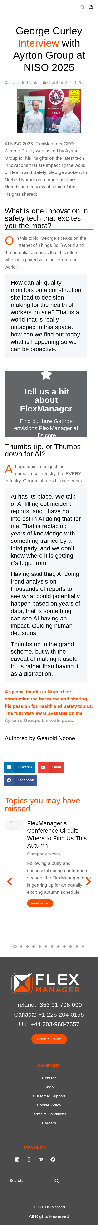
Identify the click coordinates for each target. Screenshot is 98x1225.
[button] (19, 767)
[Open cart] (90, 7)
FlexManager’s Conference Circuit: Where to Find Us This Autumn (57, 834)
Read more (39, 903)
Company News (43, 853)
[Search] (56, 1180)
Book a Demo (49, 1039)
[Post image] (14, 825)
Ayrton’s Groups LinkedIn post (38, 720)
